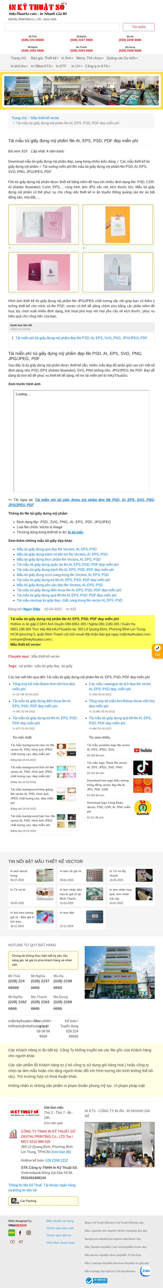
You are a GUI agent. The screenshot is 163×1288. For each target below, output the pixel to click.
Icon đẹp (123, 1238)
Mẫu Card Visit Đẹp (117, 1247)
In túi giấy (75, 532)
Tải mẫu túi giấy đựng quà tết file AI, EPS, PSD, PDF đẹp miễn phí (67, 595)
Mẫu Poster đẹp (137, 1247)
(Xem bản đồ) (61, 1152)
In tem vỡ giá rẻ (70, 871)
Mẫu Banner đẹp (94, 1255)
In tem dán (67, 912)
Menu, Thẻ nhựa (88, 58)
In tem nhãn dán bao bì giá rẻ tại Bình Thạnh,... (71, 894)
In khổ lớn (18, 66)
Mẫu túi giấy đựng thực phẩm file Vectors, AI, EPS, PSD (59, 559)
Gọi (157, 654)
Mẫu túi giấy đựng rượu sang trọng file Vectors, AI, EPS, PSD (63, 575)
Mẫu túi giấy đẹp (139, 1263)
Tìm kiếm (139, 27)
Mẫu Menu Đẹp (113, 1255)
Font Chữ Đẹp (117, 1271)
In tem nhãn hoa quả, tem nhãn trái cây (121, 894)
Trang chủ (18, 58)
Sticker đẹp (134, 1238)
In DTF (61, 66)
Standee (130, 1271)
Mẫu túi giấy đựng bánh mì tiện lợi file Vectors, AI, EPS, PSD (62, 554)
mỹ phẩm (25, 666)
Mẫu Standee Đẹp (95, 1247)
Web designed (18, 1221)
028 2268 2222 (56, 1160)
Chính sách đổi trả (59, 1235)
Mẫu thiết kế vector (45, 118)
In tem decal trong (18, 873)
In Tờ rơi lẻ (17, 889)
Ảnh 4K (116, 1230)
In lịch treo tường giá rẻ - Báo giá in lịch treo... (22, 917)
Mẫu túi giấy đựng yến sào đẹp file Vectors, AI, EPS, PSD (60, 585)
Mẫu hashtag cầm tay (97, 1271)
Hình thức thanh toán (60, 1242)
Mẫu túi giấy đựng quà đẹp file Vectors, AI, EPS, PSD (57, 549)
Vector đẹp (137, 1222)
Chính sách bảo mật (60, 1228)
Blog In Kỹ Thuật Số (96, 1222)
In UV (76, 66)
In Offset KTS (41, 66)
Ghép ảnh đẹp (139, 1230)
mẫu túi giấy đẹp (47, 666)
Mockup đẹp (111, 1238)
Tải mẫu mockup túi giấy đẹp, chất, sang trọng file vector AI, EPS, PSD (69, 600)
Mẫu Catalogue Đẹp (96, 1263)
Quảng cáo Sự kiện (121, 58)
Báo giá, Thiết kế (43, 58)
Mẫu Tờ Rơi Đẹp (131, 1255)
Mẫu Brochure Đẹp (119, 1263)
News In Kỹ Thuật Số (119, 1222)
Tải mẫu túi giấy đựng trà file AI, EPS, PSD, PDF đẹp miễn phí (63, 580)
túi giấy (67, 666)
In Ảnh (66, 58)
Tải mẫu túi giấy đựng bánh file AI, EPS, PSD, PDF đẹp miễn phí (65, 570)
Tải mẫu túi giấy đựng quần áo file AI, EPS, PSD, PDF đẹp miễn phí (68, 564)
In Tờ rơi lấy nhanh (118, 873)
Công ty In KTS (96, 66)
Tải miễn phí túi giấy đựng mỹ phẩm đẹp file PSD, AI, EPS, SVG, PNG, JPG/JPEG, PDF (80, 338)
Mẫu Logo (90, 1230)
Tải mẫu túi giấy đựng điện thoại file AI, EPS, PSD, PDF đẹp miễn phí (69, 590)
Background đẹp (94, 1238)
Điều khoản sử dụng (60, 1221)
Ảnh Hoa (126, 1230)
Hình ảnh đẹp (104, 1230)
